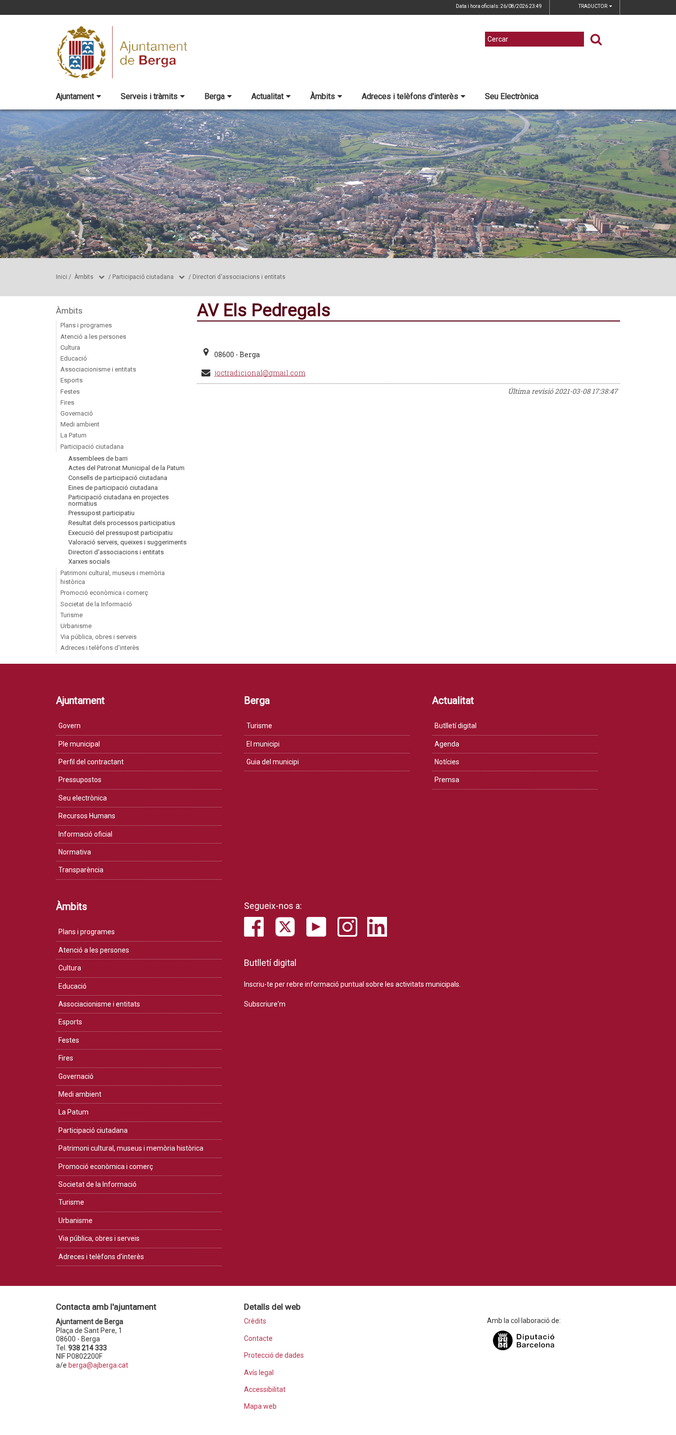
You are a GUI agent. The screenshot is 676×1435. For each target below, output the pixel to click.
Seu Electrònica (511, 96)
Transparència (80, 870)
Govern (69, 726)
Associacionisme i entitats (98, 369)
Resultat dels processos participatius (121, 523)
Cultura (70, 347)
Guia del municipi (272, 762)
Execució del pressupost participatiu (120, 532)
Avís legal (259, 1373)
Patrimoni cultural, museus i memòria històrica (112, 577)
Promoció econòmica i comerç (104, 592)
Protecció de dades (274, 1355)
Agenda (447, 744)
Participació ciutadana (143, 276)
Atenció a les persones (93, 336)
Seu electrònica (82, 798)
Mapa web (260, 1406)
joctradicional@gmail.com (259, 372)
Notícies (447, 762)
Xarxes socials (89, 561)
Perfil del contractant (91, 762)
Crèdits (255, 1321)
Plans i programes (86, 325)
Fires (67, 402)
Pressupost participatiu (101, 513)
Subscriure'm (265, 1004)
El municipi (263, 744)
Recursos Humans (86, 816)
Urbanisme (76, 626)
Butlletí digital (456, 726)
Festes (70, 391)
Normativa (74, 852)
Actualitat (267, 96)
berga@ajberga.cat (98, 1365)
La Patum (73, 435)
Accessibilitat (265, 1389)
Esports (71, 380)
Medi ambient (79, 424)
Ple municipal (79, 744)
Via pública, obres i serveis (98, 636)
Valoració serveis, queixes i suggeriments (127, 542)
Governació (76, 413)
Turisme (71, 615)
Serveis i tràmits (149, 96)
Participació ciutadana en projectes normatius (118, 500)
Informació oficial (85, 834)
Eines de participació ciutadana (113, 487)
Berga (214, 96)
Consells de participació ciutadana (117, 477)
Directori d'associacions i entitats (239, 276)
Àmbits (322, 96)
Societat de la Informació (96, 604)
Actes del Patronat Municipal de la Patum (126, 468)
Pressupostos (79, 780)
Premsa (447, 780)
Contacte (258, 1338)
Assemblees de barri (98, 458)
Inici (61, 276)
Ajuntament (75, 96)
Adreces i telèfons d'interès (410, 96)
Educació (73, 358)
